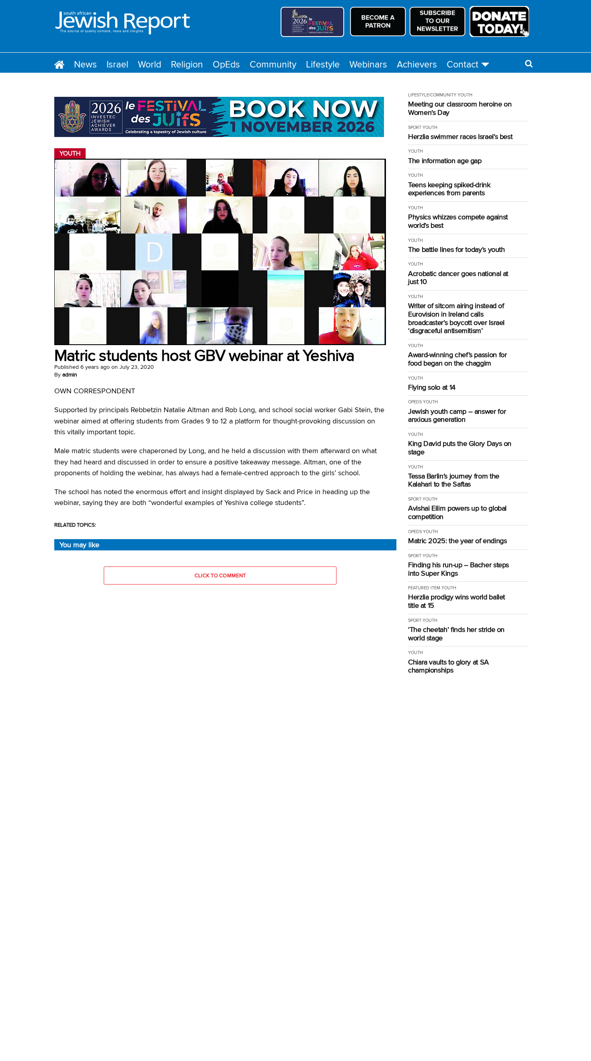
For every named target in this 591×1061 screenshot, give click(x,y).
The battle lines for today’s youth (456, 249)
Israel (117, 64)
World (149, 64)
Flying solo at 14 (432, 387)
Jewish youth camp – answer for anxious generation (457, 415)
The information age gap (445, 161)
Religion (187, 64)
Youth (465, 95)
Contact (462, 64)
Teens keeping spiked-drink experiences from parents (449, 189)
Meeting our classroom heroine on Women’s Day (459, 108)
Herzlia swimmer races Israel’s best (460, 137)
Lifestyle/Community (432, 95)
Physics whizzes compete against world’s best (458, 221)
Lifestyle (323, 64)
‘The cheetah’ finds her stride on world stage (456, 634)
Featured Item (424, 588)
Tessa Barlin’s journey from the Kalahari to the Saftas (453, 480)
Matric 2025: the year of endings (457, 541)
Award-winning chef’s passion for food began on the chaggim (457, 359)
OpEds (226, 64)
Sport (414, 127)
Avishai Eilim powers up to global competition (457, 512)
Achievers (417, 64)
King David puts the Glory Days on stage (459, 448)
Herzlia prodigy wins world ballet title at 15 (456, 601)
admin (69, 374)
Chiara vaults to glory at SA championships (448, 666)
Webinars (368, 64)
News (85, 64)
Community (273, 64)
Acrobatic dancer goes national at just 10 (458, 278)
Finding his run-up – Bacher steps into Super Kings (458, 569)
